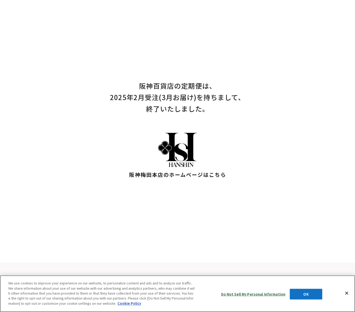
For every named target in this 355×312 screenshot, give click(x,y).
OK (305, 293)
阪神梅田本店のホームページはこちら (177, 174)
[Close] (346, 293)
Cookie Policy (129, 303)
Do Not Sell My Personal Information (253, 293)
